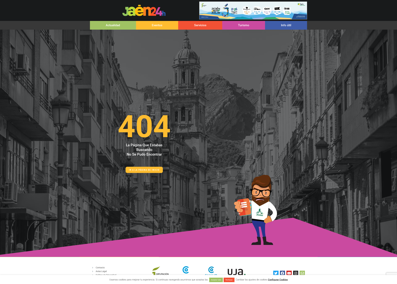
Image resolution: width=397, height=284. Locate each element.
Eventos (157, 25)
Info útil (286, 25)
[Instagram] (295, 273)
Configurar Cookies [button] (278, 279)
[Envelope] (302, 273)
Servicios (200, 25)
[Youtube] (289, 273)
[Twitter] (276, 273)
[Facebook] (282, 273)
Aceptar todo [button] (216, 280)
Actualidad (113, 25)
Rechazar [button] (229, 280)
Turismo (243, 25)
